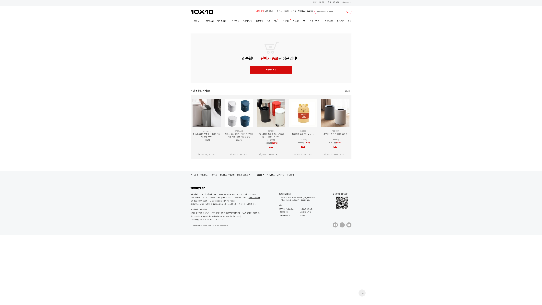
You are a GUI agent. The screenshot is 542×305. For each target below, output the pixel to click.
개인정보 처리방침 (227, 175)
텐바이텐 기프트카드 (286, 209)
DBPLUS (271, 131)
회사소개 (194, 175)
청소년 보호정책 (243, 175)
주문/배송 (336, 2)
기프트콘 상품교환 (306, 209)
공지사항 (280, 175)
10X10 (202, 12)
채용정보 (203, 175)
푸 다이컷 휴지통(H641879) (303, 134)
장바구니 (345, 2)
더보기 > (348, 91)
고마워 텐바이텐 (284, 215)
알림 (329, 2)
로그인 (315, 2)
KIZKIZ (303, 131)
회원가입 (321, 2)
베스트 (293, 12)
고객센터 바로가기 (285, 194)
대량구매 (269, 12)
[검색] (347, 12)
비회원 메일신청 (305, 212)
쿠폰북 (302, 215)
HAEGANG (239, 131)
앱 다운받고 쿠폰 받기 (340, 194)
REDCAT (335, 131)
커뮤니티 (260, 12)
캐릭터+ (278, 12)
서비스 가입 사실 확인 (246, 204)
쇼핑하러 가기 (271, 70)
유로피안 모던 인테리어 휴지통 (335, 134)
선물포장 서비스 (284, 212)
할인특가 (302, 12)
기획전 (286, 12)
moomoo (207, 131)
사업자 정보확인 (254, 198)
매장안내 (290, 175)
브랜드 (310, 12)
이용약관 (213, 175)
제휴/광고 (271, 175)
